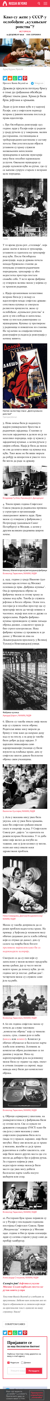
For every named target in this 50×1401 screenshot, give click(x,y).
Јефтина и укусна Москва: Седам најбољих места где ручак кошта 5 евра (23, 1287)
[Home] (5, 3)
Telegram (38, 83)
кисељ (7, 1039)
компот (21, 1039)
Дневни (27, 1362)
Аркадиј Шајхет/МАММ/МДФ (17, 715)
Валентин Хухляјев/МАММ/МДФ (19, 811)
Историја (25, 31)
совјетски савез (15, 1324)
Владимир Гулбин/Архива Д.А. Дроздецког (23, 498)
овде (20, 1396)
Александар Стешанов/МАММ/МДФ (20, 1277)
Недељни (14, 1362)
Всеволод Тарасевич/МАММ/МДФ (20, 573)
